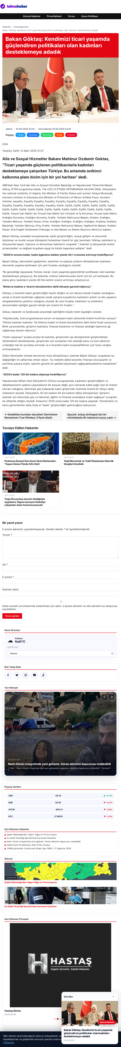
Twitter (20, 135)
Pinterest (71, 135)
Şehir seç (13, 647)
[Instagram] (25, 675)
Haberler (6, 27)
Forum (71, 16)
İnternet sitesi (10, 589)
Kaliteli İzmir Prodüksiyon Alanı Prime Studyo (28, 845)
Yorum (7, 534)
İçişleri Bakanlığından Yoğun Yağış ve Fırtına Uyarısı (32, 834)
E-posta (8, 577)
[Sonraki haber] (111, 697)
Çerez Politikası (89, 16)
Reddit (59, 135)
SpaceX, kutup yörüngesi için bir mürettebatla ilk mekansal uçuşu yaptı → (91, 416)
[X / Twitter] (16, 675)
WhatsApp (47, 135)
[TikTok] (43, 675)
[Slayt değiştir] (55, 1019)
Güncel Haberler (31, 16)
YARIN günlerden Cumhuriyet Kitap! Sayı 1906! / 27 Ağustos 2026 (39, 848)
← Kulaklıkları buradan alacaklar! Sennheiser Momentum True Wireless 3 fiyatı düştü (31, 416)
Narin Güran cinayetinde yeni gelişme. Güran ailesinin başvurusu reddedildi (44, 841)
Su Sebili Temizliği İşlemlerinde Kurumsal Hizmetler (31, 838)
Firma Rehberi (54, 16)
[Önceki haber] (104, 697)
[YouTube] (34, 675)
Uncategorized (21, 27)
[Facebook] (8, 675)
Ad (5, 564)
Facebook (33, 135)
